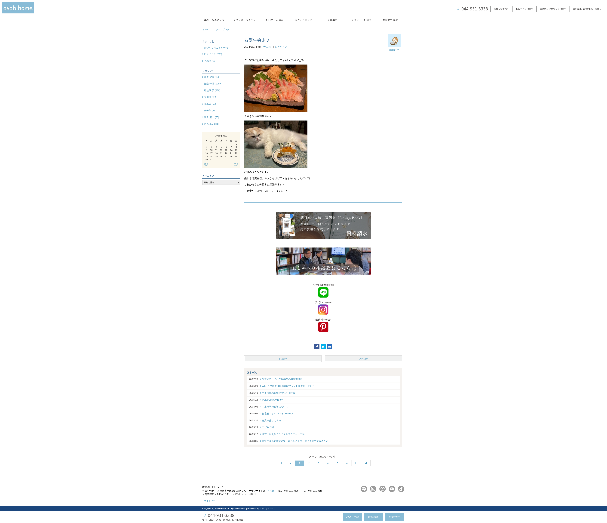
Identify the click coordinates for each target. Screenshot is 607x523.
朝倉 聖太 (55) (211, 117)
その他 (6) (209, 61)
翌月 (236, 164)
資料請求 (373, 517)
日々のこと (281, 47)
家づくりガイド (303, 20)
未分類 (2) (209, 110)
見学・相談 (352, 517)
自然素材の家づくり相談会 (553, 8)
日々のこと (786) (213, 54)
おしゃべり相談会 (524, 8)
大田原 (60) (210, 97)
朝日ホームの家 (274, 20)
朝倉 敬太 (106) (212, 77)
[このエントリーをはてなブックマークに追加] (329, 346)
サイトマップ (210, 500)
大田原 (267, 47)
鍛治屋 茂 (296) (212, 90)
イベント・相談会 (361, 20)
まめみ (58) (210, 103)
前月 (206, 164)
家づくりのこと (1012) (216, 47)
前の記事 (283, 358)
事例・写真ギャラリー (216, 20)
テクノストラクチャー (245, 20)
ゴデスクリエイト (268, 509)
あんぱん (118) (211, 124)
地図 (272, 490)
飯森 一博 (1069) (212, 83)
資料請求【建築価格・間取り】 (588, 8)
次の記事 (363, 358)
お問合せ (394, 517)
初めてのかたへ (501, 8)
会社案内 (332, 20)
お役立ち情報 (390, 20)
